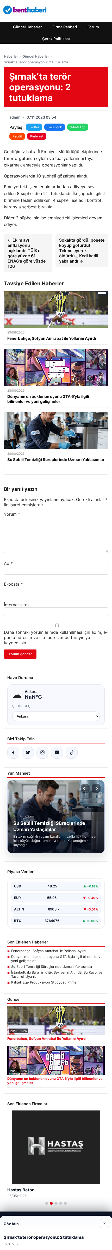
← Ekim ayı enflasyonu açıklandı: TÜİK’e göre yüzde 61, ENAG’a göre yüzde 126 (27, 253)
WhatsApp (77, 127)
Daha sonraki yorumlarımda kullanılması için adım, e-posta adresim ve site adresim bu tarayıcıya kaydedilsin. (56, 637)
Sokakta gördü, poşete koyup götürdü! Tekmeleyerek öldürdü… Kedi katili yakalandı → (81, 250)
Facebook (54, 127)
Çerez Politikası (56, 38)
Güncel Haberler (27, 27)
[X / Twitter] (28, 753)
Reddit (17, 136)
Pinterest (36, 136)
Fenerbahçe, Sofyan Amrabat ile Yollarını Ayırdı (48, 951)
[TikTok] (72, 753)
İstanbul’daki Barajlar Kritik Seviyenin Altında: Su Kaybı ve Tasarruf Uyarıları (56, 974)
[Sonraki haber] (96, 788)
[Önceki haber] (85, 788)
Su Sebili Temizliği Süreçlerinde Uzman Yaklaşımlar (51, 966)
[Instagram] (42, 753)
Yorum (12, 514)
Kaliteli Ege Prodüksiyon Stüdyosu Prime (44, 982)
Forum (93, 27)
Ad (8, 563)
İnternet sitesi (17, 604)
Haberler (11, 56)
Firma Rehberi (64, 27)
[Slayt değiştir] (46, 1203)
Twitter (34, 127)
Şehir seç (21, 706)
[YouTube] (57, 753)
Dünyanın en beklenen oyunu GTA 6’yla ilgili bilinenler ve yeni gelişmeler (57, 958)
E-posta (13, 584)
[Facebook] (13, 753)
